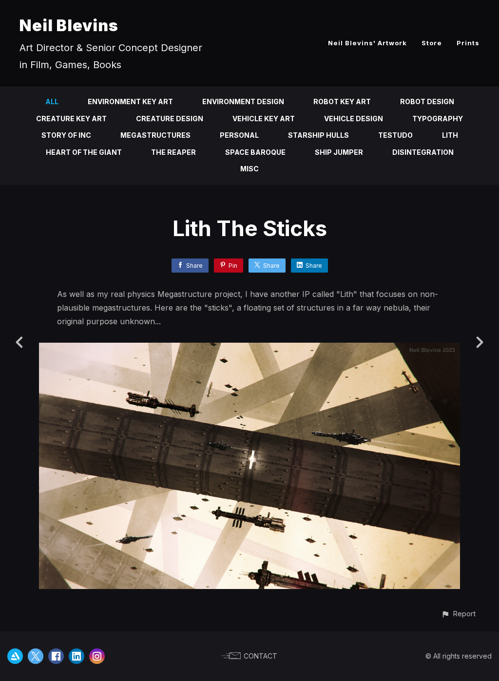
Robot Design (427, 101)
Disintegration (423, 152)
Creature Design (169, 118)
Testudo (395, 135)
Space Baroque (255, 152)
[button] (458, 614)
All (51, 101)
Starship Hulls (318, 135)
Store (432, 43)
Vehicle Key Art (263, 118)
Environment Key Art (130, 101)
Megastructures (155, 135)
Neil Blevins (68, 25)
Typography (437, 118)
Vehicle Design (353, 118)
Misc (249, 169)
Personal (239, 135)
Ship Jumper (339, 152)
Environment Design (243, 101)
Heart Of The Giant (84, 152)
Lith (450, 135)
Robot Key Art (342, 101)
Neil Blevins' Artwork (367, 43)
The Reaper (173, 152)
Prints (468, 43)
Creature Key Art (71, 118)
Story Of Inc (66, 135)
